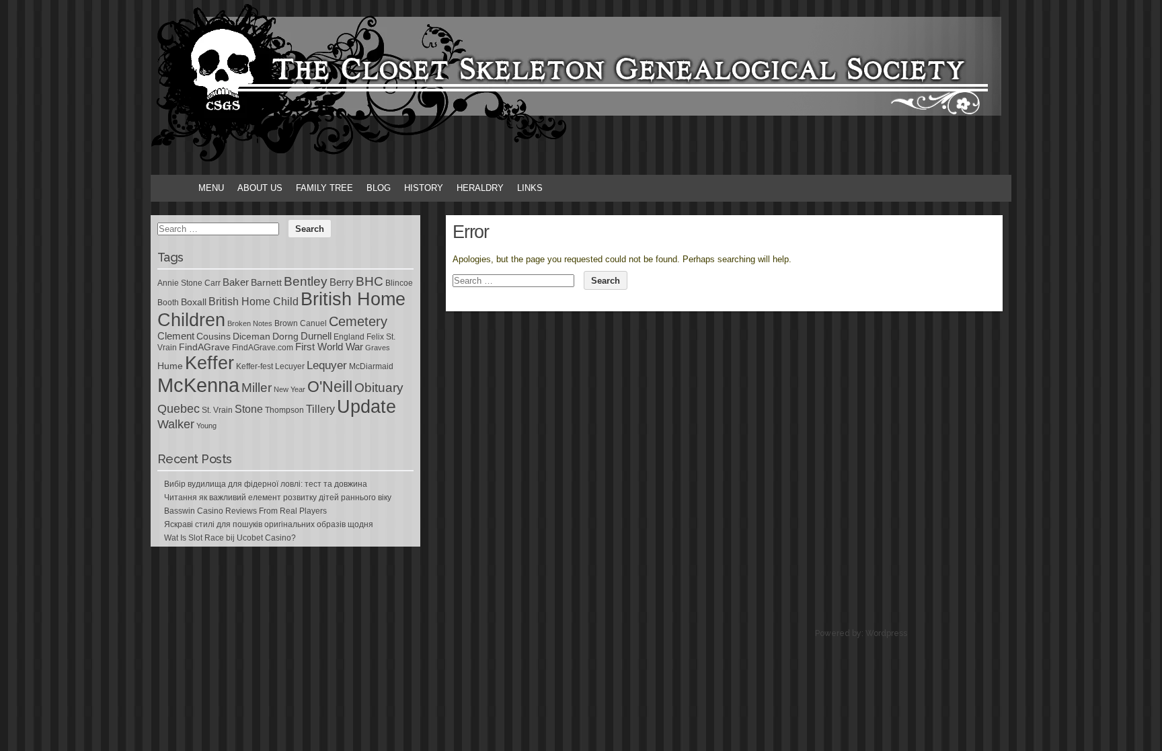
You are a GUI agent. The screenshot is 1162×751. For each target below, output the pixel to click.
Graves (377, 348)
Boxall (193, 302)
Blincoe (399, 283)
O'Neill (329, 387)
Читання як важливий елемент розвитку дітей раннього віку (277, 497)
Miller (256, 388)
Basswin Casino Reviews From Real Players (245, 511)
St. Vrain (217, 410)
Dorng (285, 336)
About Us (259, 188)
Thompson (284, 410)
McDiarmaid (371, 366)
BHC (369, 281)
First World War (329, 347)
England (349, 337)
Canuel (313, 323)
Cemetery (358, 321)
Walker (175, 424)
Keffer (209, 362)
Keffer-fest (254, 366)
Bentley (305, 281)
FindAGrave (204, 347)
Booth (168, 302)
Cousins (213, 336)
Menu (211, 188)
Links (530, 188)
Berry (342, 282)
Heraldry (480, 188)
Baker (236, 282)
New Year (289, 389)
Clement (175, 336)
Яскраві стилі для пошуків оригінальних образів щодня (268, 524)
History (423, 188)
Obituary (378, 387)
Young (206, 426)
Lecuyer (290, 366)
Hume (170, 365)
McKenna (198, 385)
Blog (378, 188)
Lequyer (327, 365)
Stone (249, 409)
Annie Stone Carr (189, 283)
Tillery (320, 409)
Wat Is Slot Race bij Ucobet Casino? (230, 538)
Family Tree (324, 188)
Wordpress (886, 633)
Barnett (266, 282)
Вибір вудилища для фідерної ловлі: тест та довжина (265, 484)
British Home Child (253, 301)
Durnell (316, 336)
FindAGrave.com (262, 347)
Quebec (178, 409)
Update (366, 407)
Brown (286, 323)
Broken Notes (249, 323)
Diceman (251, 336)
